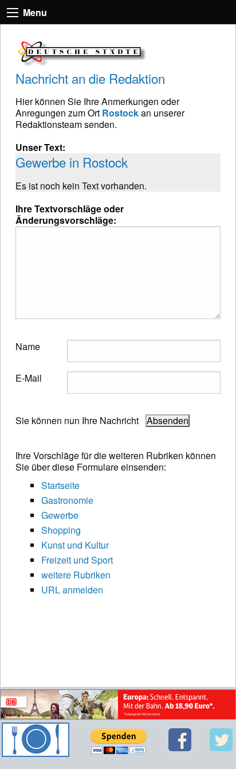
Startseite (60, 485)
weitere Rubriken (76, 574)
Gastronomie (67, 500)
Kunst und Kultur (75, 544)
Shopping (61, 530)
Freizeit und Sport (77, 559)
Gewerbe (59, 515)
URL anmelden (72, 589)
